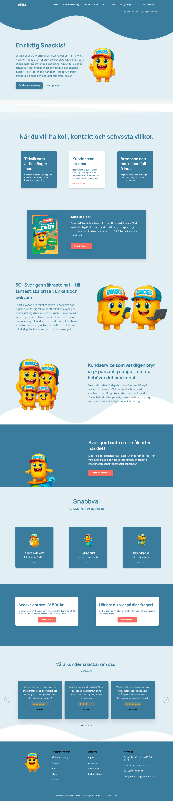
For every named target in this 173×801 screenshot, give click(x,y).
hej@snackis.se (150, 11)
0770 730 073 (132, 11)
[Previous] (7, 700)
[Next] (166, 700)
